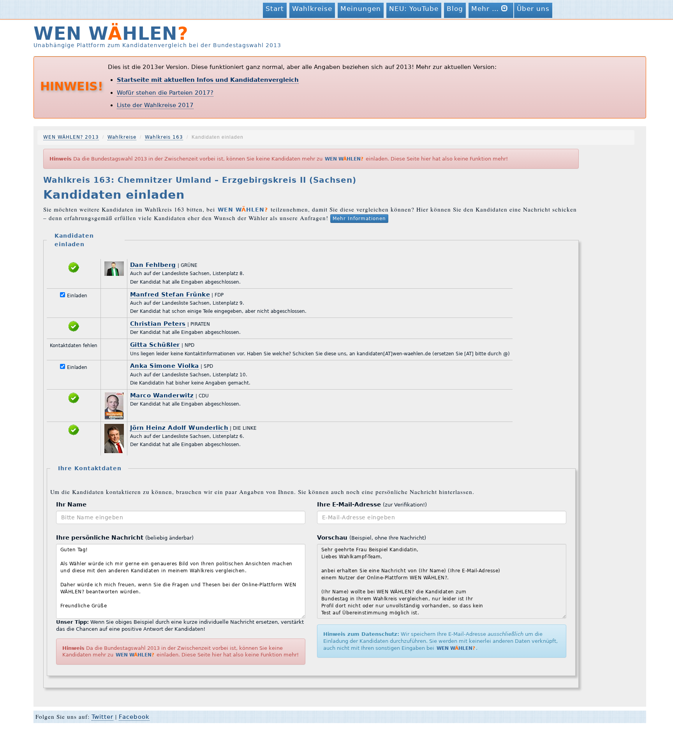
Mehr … (486, 8)
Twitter (102, 716)
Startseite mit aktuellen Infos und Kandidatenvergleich (208, 79)
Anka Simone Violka (164, 365)
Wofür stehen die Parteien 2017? (165, 92)
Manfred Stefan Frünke (170, 294)
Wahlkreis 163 (164, 137)
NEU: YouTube (414, 8)
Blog (455, 8)
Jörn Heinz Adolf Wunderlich (179, 427)
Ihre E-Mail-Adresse (372, 504)
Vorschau (371, 537)
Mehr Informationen (359, 218)
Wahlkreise (312, 8)
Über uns (533, 8)
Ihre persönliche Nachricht (125, 537)
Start (275, 8)
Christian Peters (158, 323)
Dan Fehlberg (153, 264)
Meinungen (360, 8)
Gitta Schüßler (155, 344)
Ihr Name (71, 504)
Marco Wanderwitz (162, 395)
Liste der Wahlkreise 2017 (155, 105)
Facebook (134, 716)
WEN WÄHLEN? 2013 (71, 137)
